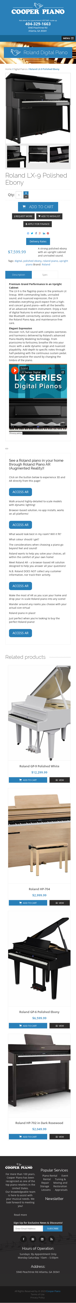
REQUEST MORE (24, 216)
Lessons (46, 1189)
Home (8, 69)
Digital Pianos (20, 69)
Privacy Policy (37, 1297)
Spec (45, 274)
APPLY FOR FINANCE (38, 224)
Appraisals (61, 1189)
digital (18, 261)
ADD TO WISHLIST (50, 216)
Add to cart (41, 206)
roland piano (50, 261)
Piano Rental (49, 1175)
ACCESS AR (20, 492)
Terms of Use (37, 1294)
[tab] (18, 275)
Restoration (60, 1186)
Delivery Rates (38, 241)
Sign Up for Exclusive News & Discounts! (38, 1222)
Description (18, 274)
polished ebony (32, 261)
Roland (46, 264)
